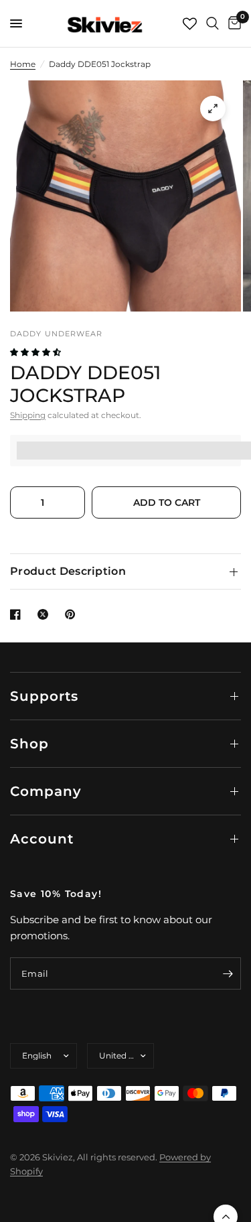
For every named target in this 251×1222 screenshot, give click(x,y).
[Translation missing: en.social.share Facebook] (18, 614)
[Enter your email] (227, 973)
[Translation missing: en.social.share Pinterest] (73, 614)
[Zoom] (213, 108)
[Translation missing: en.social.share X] (45, 614)
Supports (44, 696)
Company (46, 791)
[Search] (212, 23)
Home (22, 64)
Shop (29, 744)
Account (42, 839)
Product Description (68, 571)
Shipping (28, 415)
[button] (36, 352)
